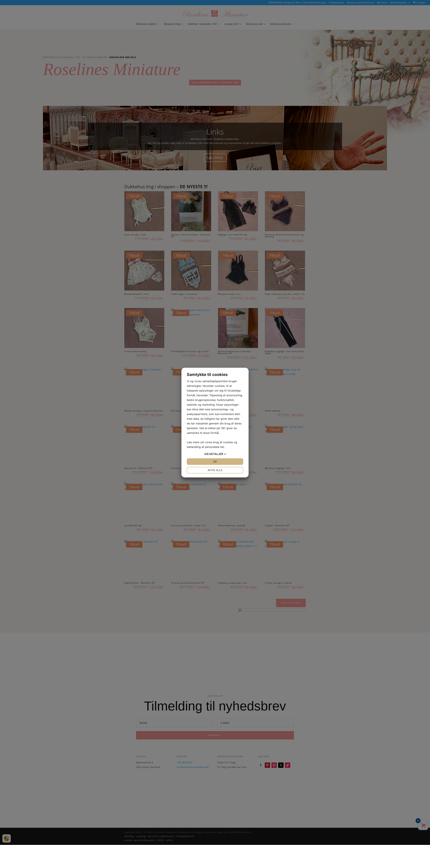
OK (215, 461)
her (222, 447)
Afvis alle (215, 470)
